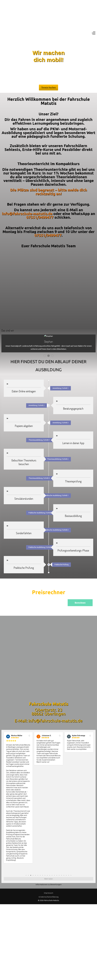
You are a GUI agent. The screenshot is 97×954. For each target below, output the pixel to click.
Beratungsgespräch (73, 408)
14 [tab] (57, 875)
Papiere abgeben (24, 426)
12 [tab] (52, 875)
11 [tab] (49, 875)
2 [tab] (28, 875)
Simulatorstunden (23, 498)
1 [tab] (26, 875)
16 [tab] (61, 875)
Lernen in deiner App (73, 443)
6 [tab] (38, 875)
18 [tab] (66, 875)
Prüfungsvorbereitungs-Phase (73, 550)
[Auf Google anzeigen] (29, 736)
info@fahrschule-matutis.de (27, 213)
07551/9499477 (39, 217)
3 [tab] (31, 875)
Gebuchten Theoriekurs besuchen (23, 462)
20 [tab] (71, 875)
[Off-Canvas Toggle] (93, 33)
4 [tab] (33, 875)
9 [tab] (45, 875)
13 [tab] (54, 875)
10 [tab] (47, 875)
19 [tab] (68, 875)
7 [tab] (40, 875)
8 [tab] (42, 875)
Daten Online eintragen (24, 391)
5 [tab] (35, 875)
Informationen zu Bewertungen (49, 884)
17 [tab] (64, 875)
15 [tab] (59, 875)
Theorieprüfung (73, 481)
